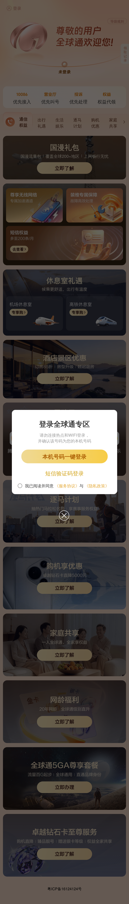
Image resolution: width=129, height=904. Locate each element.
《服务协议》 (67, 485)
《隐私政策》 (97, 485)
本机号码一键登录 (64, 456)
